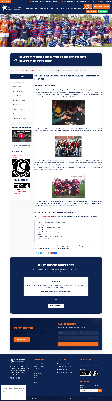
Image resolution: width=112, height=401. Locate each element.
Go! (78, 344)
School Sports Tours (79, 8)
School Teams (17, 86)
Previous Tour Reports (19, 118)
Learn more (13, 393)
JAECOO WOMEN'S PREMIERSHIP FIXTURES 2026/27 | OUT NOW (69, 1)
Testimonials (16, 114)
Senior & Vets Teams (18, 91)
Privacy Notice (37, 373)
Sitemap (36, 382)
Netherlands (40, 70)
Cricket (52, 8)
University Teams (17, 95)
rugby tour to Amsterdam (43, 216)
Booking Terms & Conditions (41, 364)
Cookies (36, 370)
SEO (63, 398)
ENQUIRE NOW (91, 11)
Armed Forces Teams (18, 104)
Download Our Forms (39, 366)
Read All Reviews (55, 305)
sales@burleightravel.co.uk (102, 6)
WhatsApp (103, 11)
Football (46, 8)
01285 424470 (63, 369)
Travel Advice (37, 368)
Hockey (57, 8)
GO (100, 390)
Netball (63, 8)
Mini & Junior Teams (18, 82)
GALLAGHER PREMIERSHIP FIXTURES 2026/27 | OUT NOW (35, 1)
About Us (36, 377)
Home (27, 8)
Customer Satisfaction (39, 375)
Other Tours (89, 8)
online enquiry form (92, 246)
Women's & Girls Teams (19, 100)
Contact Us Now (22, 339)
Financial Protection (39, 380)
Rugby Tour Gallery (18, 109)
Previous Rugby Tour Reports (27, 70)
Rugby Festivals (34, 8)
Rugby (41, 8)
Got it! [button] (13, 396)
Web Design (58, 398)
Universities (69, 8)
